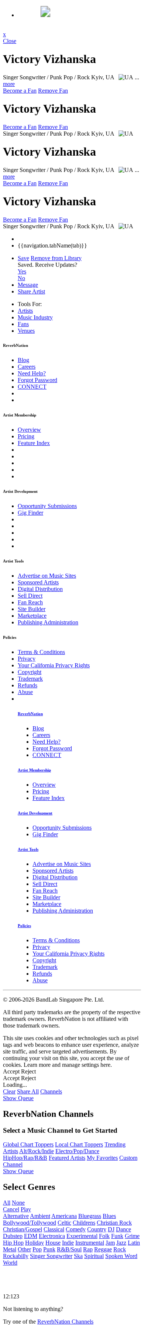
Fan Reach (30, 602)
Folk (104, 1236)
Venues (26, 331)
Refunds (27, 685)
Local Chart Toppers (79, 1144)
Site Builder (31, 609)
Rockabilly (15, 1256)
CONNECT (32, 387)
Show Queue (18, 1098)
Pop (37, 1249)
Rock (119, 1249)
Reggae (103, 1249)
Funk (117, 1236)
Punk (49, 1249)
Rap (88, 1249)
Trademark (30, 679)
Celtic (64, 1222)
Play (26, 1209)
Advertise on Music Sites (47, 575)
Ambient (40, 1216)
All (6, 1202)
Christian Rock (114, 1222)
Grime (132, 1236)
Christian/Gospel (22, 1229)
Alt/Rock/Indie (36, 1151)
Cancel (11, 1209)
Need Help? (32, 373)
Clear (9, 1091)
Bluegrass (89, 1216)
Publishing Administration (48, 622)
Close (9, 41)
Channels (51, 1091)
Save (23, 258)
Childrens (84, 1222)
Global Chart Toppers (28, 1144)
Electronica (52, 1236)
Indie (68, 1242)
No (21, 278)
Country (96, 1229)
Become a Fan (20, 90)
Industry (35, 317)
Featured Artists (67, 1158)
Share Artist (31, 291)
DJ (111, 1229)
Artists (25, 311)
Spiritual (94, 1256)
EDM (30, 1236)
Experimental (81, 1236)
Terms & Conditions (41, 652)
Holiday (34, 1242)
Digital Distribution (40, 589)
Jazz (121, 1242)
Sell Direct (30, 596)
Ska (78, 1256)
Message (28, 285)
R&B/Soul (69, 1249)
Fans (23, 324)
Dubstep (13, 1236)
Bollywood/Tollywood (29, 1222)
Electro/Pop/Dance (77, 1151)
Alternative (16, 1216)
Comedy (76, 1229)
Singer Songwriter (51, 1256)
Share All (28, 1091)
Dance (123, 1229)
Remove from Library (56, 258)
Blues (109, 1216)
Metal (9, 1249)
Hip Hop (13, 1242)
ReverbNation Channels (65, 1321)
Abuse (25, 692)
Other (24, 1249)
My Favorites (102, 1158)
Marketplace (32, 616)
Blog (23, 360)
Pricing (26, 436)
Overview (29, 429)
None (18, 1202)
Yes (22, 271)
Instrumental (89, 1242)
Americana (64, 1216)
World (10, 1262)
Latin (134, 1242)
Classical (54, 1229)
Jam (110, 1242)
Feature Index (34, 443)
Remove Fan (53, 90)
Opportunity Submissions (47, 506)
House (53, 1242)
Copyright (29, 672)
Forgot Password (37, 380)
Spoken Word (121, 1256)
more (9, 84)
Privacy (26, 658)
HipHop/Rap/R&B (25, 1158)
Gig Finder (30, 513)
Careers (26, 367)
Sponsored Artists (38, 582)
